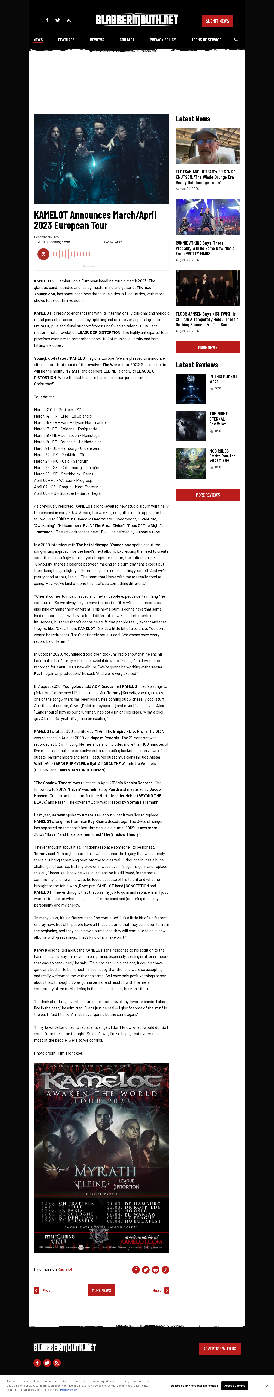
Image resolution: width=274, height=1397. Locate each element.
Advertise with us (219, 1348)
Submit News (217, 21)
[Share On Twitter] (146, 1270)
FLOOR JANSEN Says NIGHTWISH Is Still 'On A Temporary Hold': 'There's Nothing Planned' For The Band (207, 319)
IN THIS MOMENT (223, 376)
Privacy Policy (163, 39)
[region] (137, 1386)
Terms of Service (206, 39)
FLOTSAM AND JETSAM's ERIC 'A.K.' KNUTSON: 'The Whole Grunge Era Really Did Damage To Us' (205, 177)
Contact (127, 39)
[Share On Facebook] (136, 1270)
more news (207, 347)
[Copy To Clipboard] (165, 1270)
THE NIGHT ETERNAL (219, 416)
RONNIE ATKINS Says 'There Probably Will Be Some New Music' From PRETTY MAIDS (205, 248)
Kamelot (65, 1269)
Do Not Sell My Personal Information (194, 1385)
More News (101, 1290)
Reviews (97, 39)
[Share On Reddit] (155, 1270)
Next (156, 1290)
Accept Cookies (234, 1385)
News (38, 39)
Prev (46, 1290)
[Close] (267, 1386)
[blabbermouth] (137, 24)
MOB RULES (219, 451)
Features (66, 39)
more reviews (208, 495)
